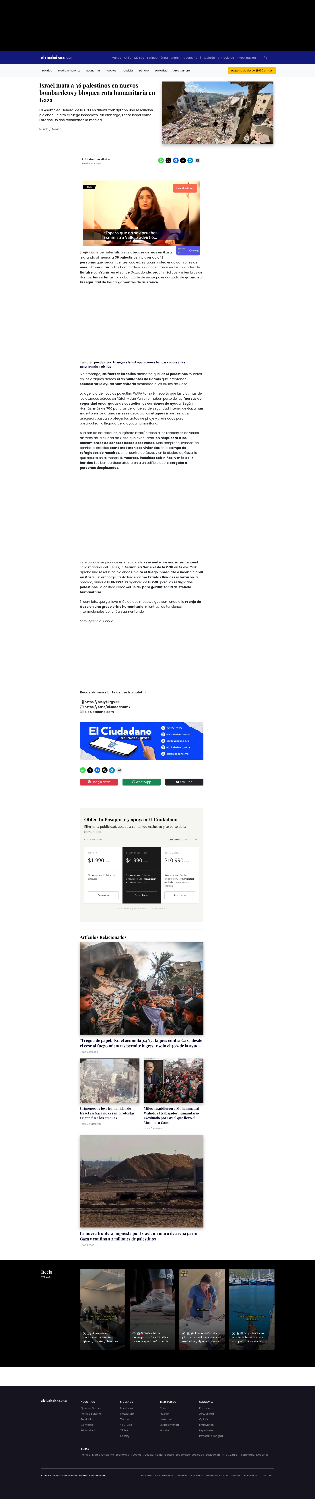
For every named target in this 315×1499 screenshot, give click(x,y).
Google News (100, 782)
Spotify (124, 1436)
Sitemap (236, 1475)
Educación (213, 1455)
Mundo (116, 58)
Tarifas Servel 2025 (217, 1475)
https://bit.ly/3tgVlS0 (102, 702)
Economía (93, 70)
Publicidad (87, 1419)
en (270, 1475)
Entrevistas (226, 58)
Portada (204, 1408)
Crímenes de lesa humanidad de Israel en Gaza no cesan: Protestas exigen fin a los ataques (107, 1113)
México (139, 58)
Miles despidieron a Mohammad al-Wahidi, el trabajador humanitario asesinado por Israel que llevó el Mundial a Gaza (172, 1115)
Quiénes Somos (91, 1408)
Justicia (127, 70)
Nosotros (146, 1475)
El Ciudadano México (96, 159)
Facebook (126, 1408)
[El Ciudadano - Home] (56, 57)
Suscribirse (141, 895)
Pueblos (111, 70)
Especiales (183, 1455)
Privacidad (88, 1430)
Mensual (175, 839)
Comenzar (103, 895)
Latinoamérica (157, 58)
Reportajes (206, 1430)
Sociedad (161, 70)
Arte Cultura (181, 70)
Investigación (246, 58)
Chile (127, 58)
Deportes (262, 1455)
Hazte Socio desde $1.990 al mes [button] (252, 70)
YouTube (185, 782)
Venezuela (166, 1419)
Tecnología (246, 1455)
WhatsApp (143, 782)
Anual (191, 839)
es (264, 1475)
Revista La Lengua (211, 1436)
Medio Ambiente (69, 70)
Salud (159, 1455)
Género (144, 70)
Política (47, 70)
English (175, 58)
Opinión (209, 58)
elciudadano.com (99, 712)
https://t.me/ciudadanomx (107, 707)
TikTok (124, 1430)
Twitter (124, 1419)
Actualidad (206, 1413)
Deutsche (190, 58)
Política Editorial (91, 1413)
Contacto (87, 1425)
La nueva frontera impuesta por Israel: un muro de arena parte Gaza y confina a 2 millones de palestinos (138, 1235)
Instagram (127, 1413)
